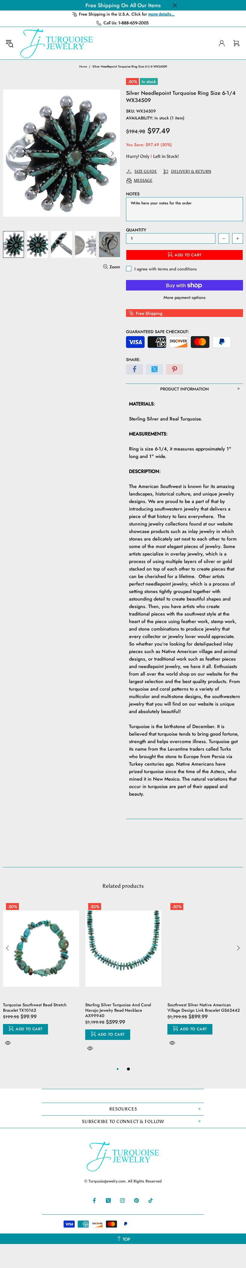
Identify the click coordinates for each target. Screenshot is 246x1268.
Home (83, 66)
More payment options (185, 297)
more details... (161, 14)
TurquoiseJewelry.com (56, 43)
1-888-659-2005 (133, 23)
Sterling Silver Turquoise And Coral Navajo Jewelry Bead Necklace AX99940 (118, 1010)
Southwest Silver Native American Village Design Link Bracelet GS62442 (203, 1007)
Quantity (136, 230)
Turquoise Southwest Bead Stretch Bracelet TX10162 (35, 1007)
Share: (133, 359)
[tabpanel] (41, 980)
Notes (133, 194)
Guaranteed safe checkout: (157, 331)
